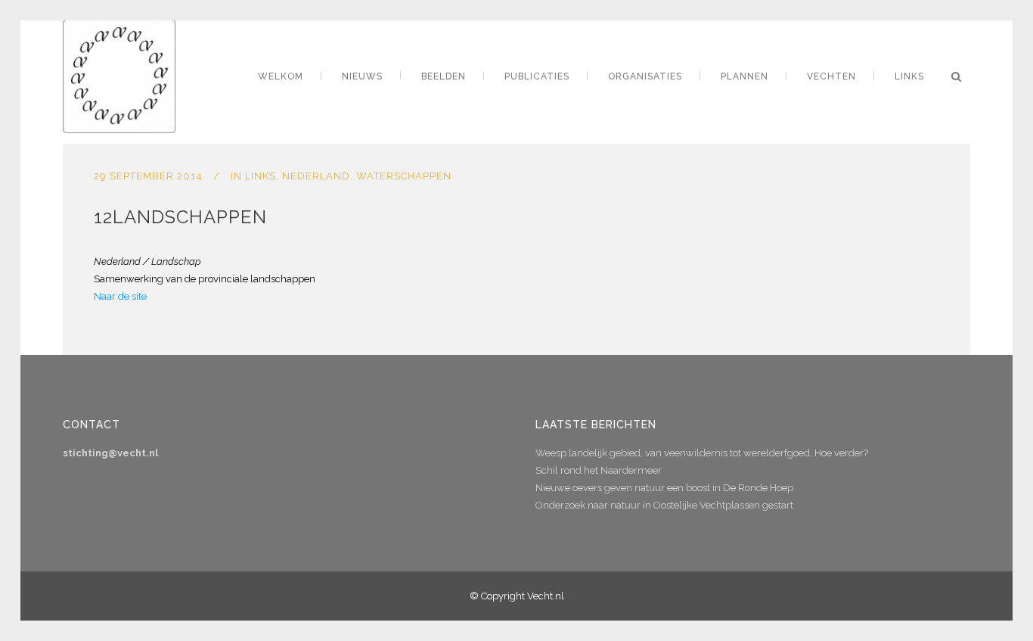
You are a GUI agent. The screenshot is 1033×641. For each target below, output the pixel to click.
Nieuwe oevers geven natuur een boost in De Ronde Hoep (664, 487)
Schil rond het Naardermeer (598, 470)
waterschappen (403, 176)
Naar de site (120, 296)
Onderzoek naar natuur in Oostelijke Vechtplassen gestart (664, 505)
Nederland (316, 176)
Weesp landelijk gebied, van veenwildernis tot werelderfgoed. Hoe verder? (701, 453)
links (260, 176)
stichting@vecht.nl (110, 453)
